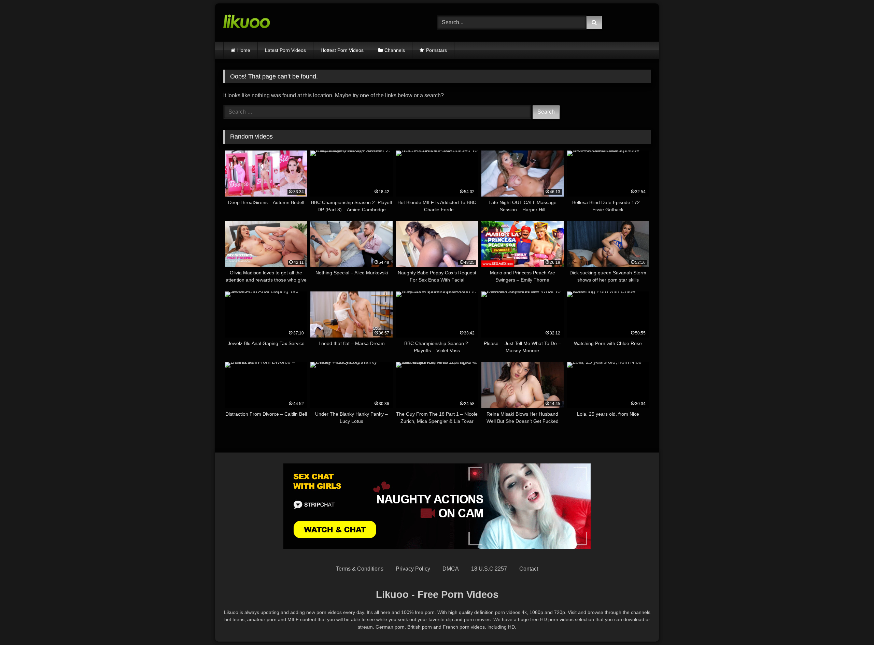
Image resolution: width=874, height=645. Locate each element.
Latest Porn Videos (285, 50)
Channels (394, 50)
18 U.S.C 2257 (489, 569)
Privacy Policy (413, 569)
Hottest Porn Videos (342, 50)
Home (243, 50)
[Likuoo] (246, 22)
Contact (528, 569)
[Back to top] (852, 624)
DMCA (450, 569)
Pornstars (436, 50)
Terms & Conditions (359, 569)
